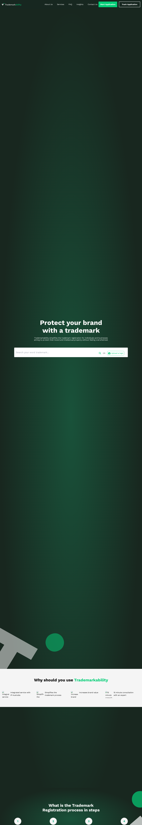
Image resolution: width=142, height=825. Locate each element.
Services (60, 4)
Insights (80, 4)
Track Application (129, 4)
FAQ (70, 4)
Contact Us (92, 4)
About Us (49, 4)
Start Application (107, 4)
